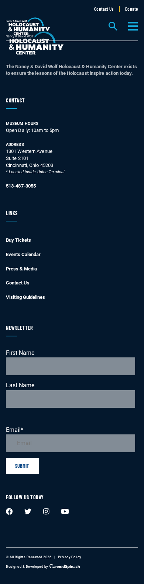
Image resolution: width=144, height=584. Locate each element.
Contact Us (103, 9)
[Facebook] (9, 511)
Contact (15, 100)
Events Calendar (23, 254)
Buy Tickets (18, 240)
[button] (112, 27)
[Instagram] (46, 511)
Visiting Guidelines (25, 297)
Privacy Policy (69, 557)
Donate (131, 9)
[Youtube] (65, 511)
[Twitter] (28, 511)
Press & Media (21, 269)
